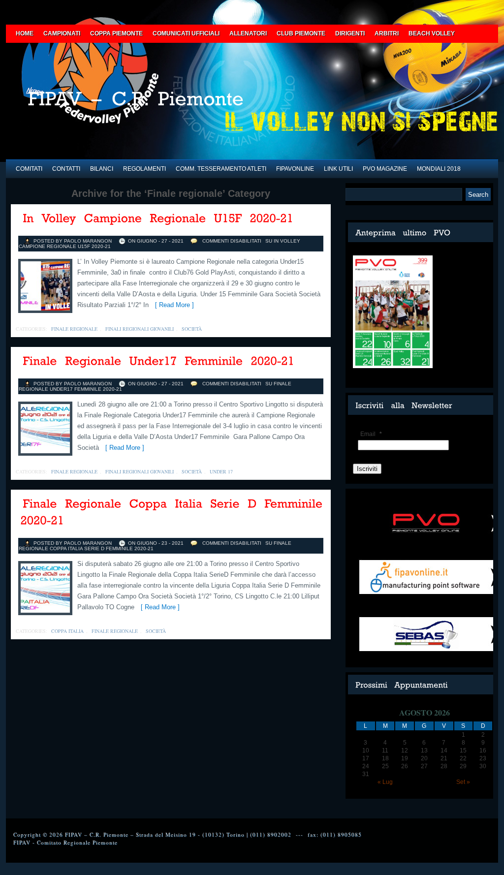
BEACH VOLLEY (432, 33)
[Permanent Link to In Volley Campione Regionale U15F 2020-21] (158, 219)
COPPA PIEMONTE (116, 33)
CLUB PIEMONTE (301, 33)
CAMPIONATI (61, 33)
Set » (463, 782)
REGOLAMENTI (144, 168)
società (192, 328)
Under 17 (221, 471)
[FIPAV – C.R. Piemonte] (170, 102)
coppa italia (67, 630)
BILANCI (101, 168)
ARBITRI (387, 33)
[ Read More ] (172, 305)
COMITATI (29, 168)
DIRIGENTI (350, 33)
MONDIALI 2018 (439, 168)
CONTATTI (66, 168)
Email (371, 434)
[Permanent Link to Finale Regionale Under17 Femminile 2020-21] (159, 361)
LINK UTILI (338, 168)
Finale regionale (74, 328)
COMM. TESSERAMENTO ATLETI (221, 168)
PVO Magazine (385, 168)
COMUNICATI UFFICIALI (186, 33)
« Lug (385, 782)
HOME (24, 33)
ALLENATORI (248, 33)
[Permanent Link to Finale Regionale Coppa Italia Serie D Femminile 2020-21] (173, 512)
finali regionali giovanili (139, 328)
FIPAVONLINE (295, 168)
